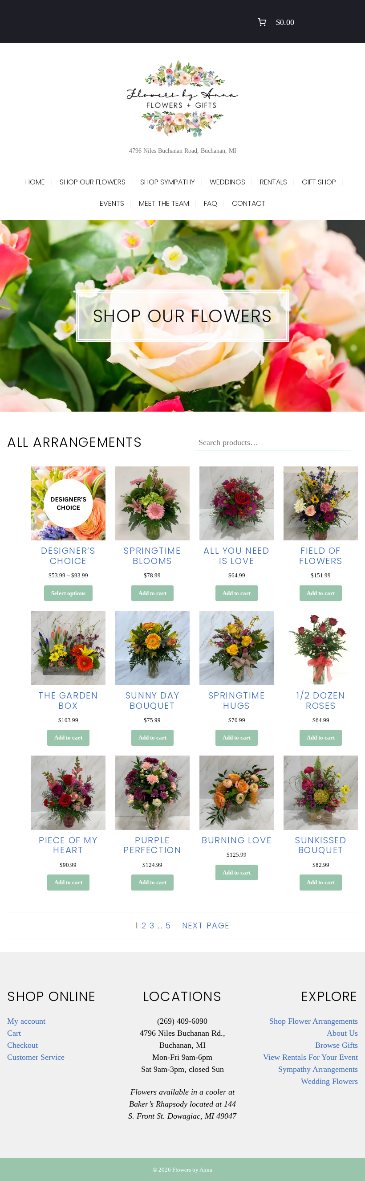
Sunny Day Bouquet (152, 701)
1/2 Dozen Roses (320, 701)
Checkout (22, 1045)
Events (112, 203)
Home (35, 182)
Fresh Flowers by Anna (182, 98)
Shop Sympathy (167, 182)
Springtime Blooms (152, 556)
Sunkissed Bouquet (320, 845)
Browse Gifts (336, 1045)
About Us (342, 1033)
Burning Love (237, 840)
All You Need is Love (236, 556)
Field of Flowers (320, 556)
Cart (14, 1033)
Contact (248, 203)
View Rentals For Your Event (310, 1057)
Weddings (227, 182)
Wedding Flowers (329, 1081)
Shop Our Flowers (93, 182)
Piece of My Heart (68, 845)
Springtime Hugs (236, 701)
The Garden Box (68, 701)
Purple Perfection (152, 845)
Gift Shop (319, 182)
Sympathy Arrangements (318, 1069)
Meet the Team (164, 203)
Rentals (273, 182)
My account (26, 1021)
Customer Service (36, 1057)
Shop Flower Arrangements (313, 1021)
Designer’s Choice (68, 556)
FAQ (210, 203)
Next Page (206, 925)
